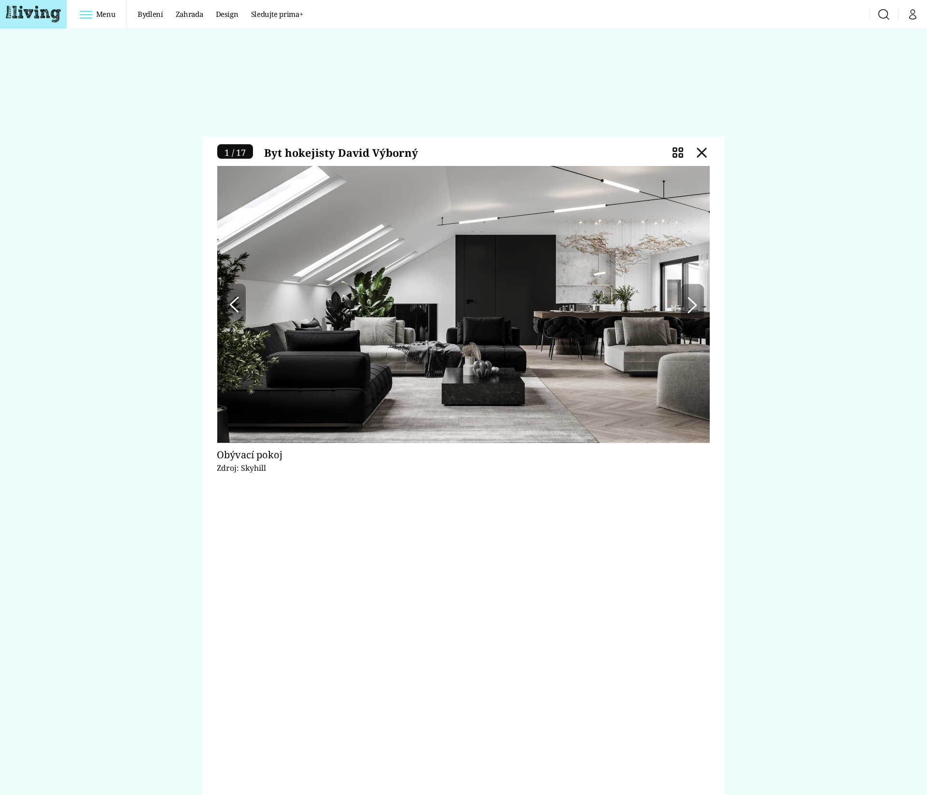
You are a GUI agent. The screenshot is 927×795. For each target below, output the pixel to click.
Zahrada (189, 14)
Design (227, 14)
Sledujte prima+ (277, 14)
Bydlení (150, 14)
